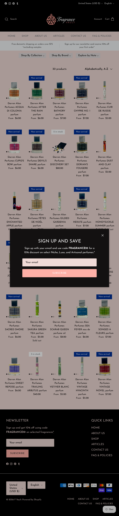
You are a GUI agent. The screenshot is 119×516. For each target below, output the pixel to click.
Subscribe (59, 273)
